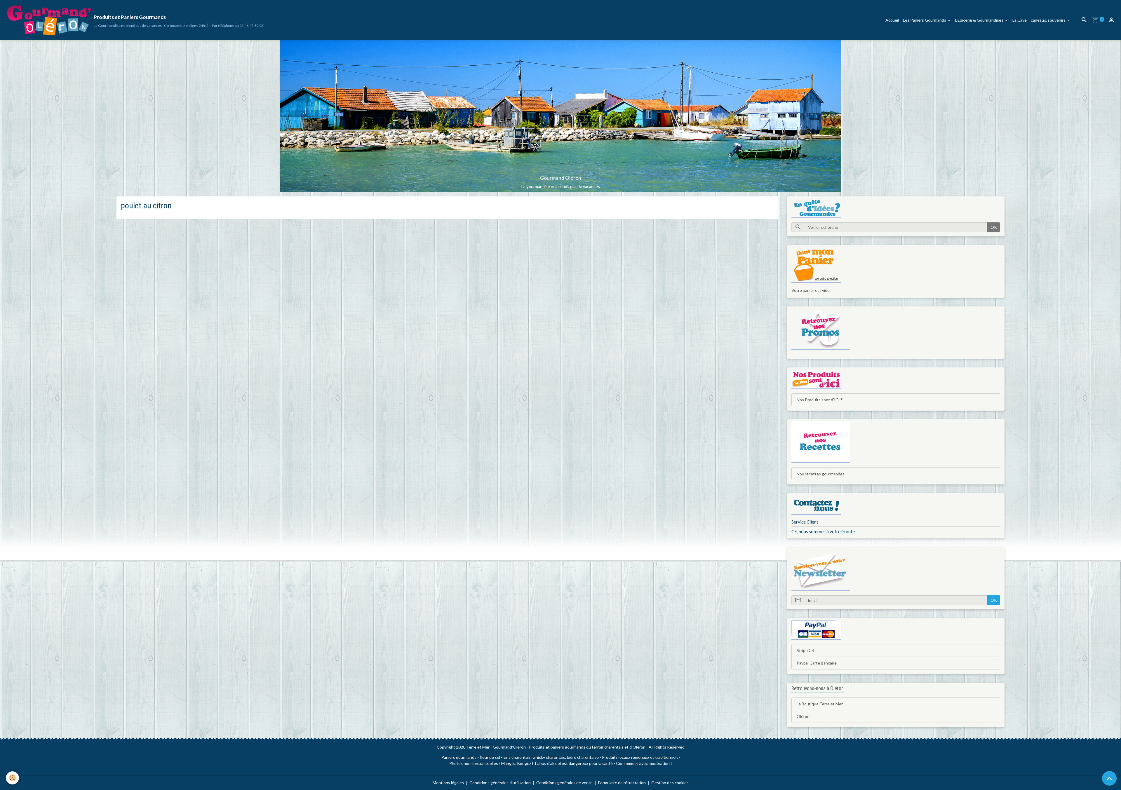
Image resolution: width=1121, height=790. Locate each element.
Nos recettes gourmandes (821, 473)
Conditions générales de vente (564, 782)
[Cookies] (12, 777)
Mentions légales (448, 782)
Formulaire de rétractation (622, 782)
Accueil (892, 20)
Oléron (803, 716)
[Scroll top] (1109, 778)
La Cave (1019, 20)
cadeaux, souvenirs (1048, 20)
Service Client (804, 521)
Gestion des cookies (670, 782)
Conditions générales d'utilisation (500, 782)
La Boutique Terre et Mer (820, 703)
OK (994, 227)
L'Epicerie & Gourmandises (979, 20)
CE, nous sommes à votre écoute (823, 531)
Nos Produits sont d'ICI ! (819, 399)
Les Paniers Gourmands (925, 20)
